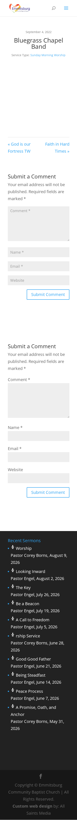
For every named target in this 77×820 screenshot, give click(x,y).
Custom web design (32, 806)
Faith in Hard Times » (57, 147)
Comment (19, 379)
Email (15, 448)
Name (15, 427)
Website (15, 469)
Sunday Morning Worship (48, 55)
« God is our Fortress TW (19, 147)
